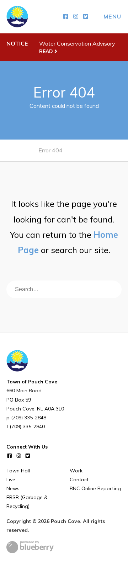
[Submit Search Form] (111, 289)
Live (10, 479)
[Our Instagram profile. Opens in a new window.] (75, 16)
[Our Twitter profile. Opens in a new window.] (85, 16)
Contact (79, 479)
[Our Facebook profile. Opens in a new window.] (65, 16)
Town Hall (18, 470)
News (13, 488)
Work (76, 470)
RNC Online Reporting (95, 488)
